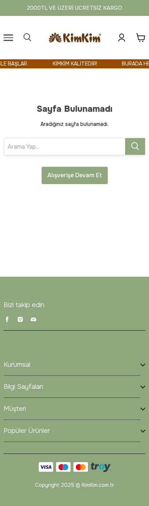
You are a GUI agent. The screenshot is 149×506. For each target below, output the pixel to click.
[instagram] (20, 319)
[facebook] (7, 319)
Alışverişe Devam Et (74, 175)
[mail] (33, 319)
